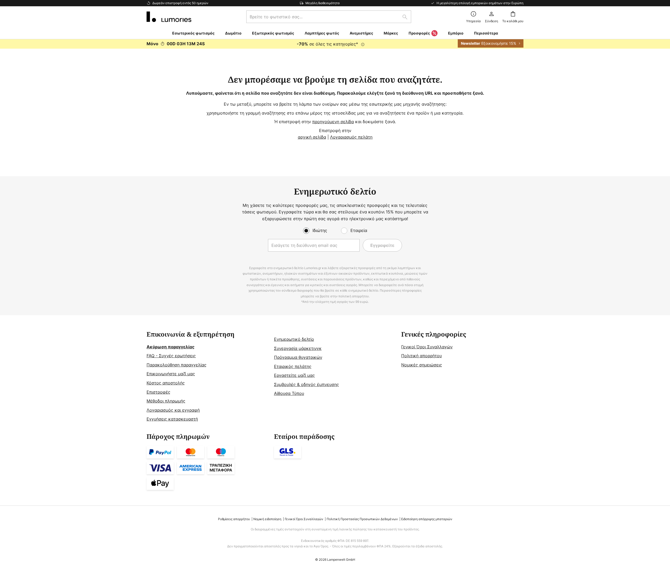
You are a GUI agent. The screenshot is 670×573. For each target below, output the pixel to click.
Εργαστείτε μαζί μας (294, 375)
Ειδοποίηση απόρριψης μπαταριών (426, 519)
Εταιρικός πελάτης (292, 366)
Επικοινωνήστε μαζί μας (171, 374)
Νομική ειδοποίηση (267, 519)
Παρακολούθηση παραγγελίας (176, 365)
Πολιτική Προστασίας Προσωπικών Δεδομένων (362, 519)
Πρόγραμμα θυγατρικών (298, 357)
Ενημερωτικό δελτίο (294, 339)
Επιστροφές (158, 392)
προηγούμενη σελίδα (333, 121)
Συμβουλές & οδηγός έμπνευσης (306, 384)
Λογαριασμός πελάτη (351, 137)
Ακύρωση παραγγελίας (170, 346)
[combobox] (329, 17)
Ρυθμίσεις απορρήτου (234, 519)
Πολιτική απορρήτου (421, 356)
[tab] (208, 377)
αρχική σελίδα (312, 137)
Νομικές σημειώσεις (421, 365)
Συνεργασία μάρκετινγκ (298, 348)
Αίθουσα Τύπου (289, 393)
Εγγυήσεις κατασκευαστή (172, 419)
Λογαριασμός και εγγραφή (173, 410)
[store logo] (169, 17)
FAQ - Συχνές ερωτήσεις (171, 356)
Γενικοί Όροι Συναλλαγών (427, 347)
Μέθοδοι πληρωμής (166, 401)
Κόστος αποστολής (166, 383)
